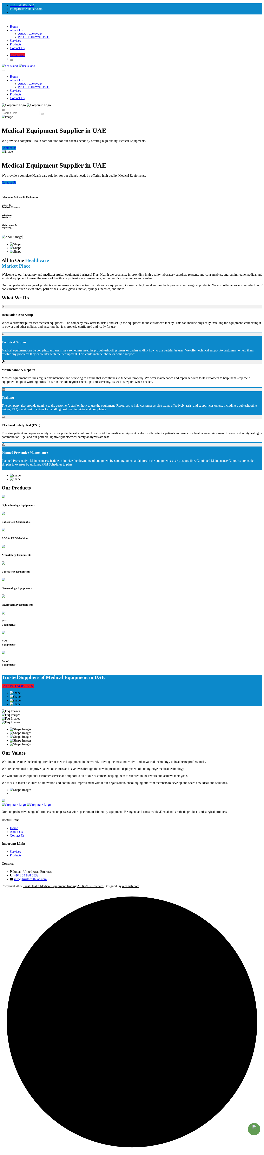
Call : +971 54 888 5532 (18, 686)
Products (15, 44)
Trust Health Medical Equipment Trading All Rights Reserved (63, 886)
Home (14, 26)
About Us (16, 30)
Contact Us (17, 48)
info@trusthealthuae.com (30, 879)
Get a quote (17, 55)
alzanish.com (130, 886)
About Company (30, 33)
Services (15, 40)
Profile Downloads (34, 37)
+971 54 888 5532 (25, 875)
